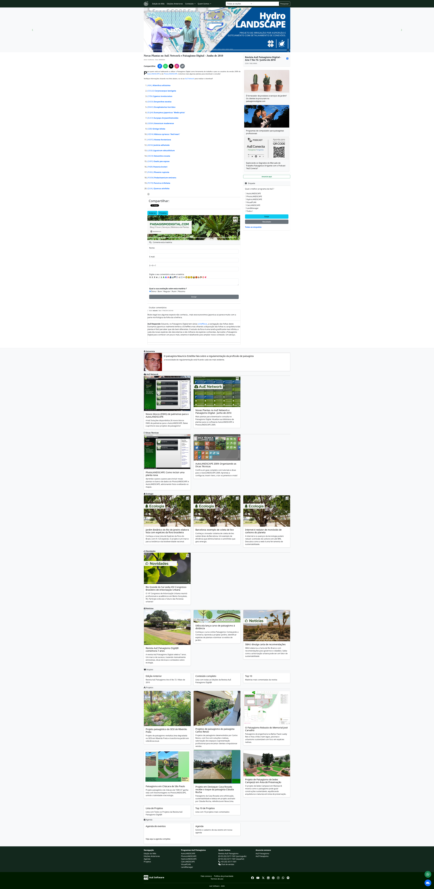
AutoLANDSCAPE (153, 74)
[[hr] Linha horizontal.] (184, 277)
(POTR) (158, 183)
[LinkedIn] (268, 877)
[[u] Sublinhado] (161, 277)
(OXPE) (158, 161)
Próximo (163, 213)
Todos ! (250, 211)
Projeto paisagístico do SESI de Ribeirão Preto (166, 730)
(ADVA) (158, 145)
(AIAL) (158, 85)
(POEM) (161, 177)
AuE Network (189, 78)
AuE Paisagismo (262, 853)
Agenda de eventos (156, 826)
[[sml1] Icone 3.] (191, 277)
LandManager (253, 208)
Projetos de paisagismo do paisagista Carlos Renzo (214, 730)
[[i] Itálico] (159, 277)
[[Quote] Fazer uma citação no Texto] (175, 277)
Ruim (174, 291)
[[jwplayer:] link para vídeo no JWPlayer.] (205, 277)
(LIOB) (161, 150)
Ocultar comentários (158, 307)
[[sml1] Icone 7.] (201, 277)
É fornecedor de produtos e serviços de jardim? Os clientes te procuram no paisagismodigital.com (266, 98)
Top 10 (248, 676)
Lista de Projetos (154, 808)
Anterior (152, 213)
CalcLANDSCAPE (253, 205)
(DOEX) (159, 101)
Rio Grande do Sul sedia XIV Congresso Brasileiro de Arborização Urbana (166, 588)
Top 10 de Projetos (205, 808)
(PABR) (157, 167)
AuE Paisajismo (262, 856)
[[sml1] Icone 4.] (194, 277)
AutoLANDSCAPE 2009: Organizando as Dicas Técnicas (215, 465)
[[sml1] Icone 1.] (186, 277)
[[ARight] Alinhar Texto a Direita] (155, 277)
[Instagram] (278, 877)
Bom (160, 291)
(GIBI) (156, 129)
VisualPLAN (251, 202)
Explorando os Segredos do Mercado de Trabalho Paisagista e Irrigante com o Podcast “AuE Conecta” (265, 166)
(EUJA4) (166, 112)
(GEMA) (160, 123)
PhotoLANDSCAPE (170, 74)
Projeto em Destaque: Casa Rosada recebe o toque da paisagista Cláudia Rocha (214, 789)
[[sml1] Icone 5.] (196, 277)
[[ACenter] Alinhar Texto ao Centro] (152, 277)
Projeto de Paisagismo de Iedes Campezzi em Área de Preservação (263, 781)
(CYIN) (159, 96)
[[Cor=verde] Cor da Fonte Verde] (164, 277)
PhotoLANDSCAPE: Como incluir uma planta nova (165, 474)
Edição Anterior (154, 676)
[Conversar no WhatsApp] (428, 874)
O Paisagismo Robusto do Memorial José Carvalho (266, 729)
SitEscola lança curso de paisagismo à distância (215, 627)
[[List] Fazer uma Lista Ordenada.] (177, 277)
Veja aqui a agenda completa (158, 839)
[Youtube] (258, 877)
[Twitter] (263, 877)
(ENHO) (161, 107)
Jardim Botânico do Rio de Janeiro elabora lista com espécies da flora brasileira (167, 531)
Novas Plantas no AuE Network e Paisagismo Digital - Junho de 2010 (213, 411)
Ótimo (153, 291)
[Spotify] (288, 877)
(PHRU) (158, 172)
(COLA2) (161, 91)
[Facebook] (253, 877)
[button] (32, 29)
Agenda (199, 826)
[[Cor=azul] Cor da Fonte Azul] (166, 277)
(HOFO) (159, 139)
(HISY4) (163, 134)
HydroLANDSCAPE (254, 199)
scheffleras (202, 324)
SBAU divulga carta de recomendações (265, 644)
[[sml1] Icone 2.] (189, 277)
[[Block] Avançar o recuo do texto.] (179, 277)
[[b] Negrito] (157, 277)
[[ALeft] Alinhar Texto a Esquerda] (150, 277)
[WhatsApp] (283, 877)
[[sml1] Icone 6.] (199, 277)
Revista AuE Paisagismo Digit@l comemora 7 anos (162, 649)
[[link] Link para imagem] (173, 277)
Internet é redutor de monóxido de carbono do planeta (263, 531)
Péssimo (181, 291)
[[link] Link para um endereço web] (170, 277)
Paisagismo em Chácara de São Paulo (165, 786)
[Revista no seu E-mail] (428, 883)
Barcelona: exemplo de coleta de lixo (214, 529)
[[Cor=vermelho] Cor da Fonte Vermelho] (168, 277)
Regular (167, 291)
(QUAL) (158, 188)
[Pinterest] (273, 877)
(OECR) (158, 156)
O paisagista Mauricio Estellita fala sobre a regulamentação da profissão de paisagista (209, 356)
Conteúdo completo (205, 676)
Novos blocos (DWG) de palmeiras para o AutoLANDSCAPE (167, 415)
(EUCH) (162, 118)
